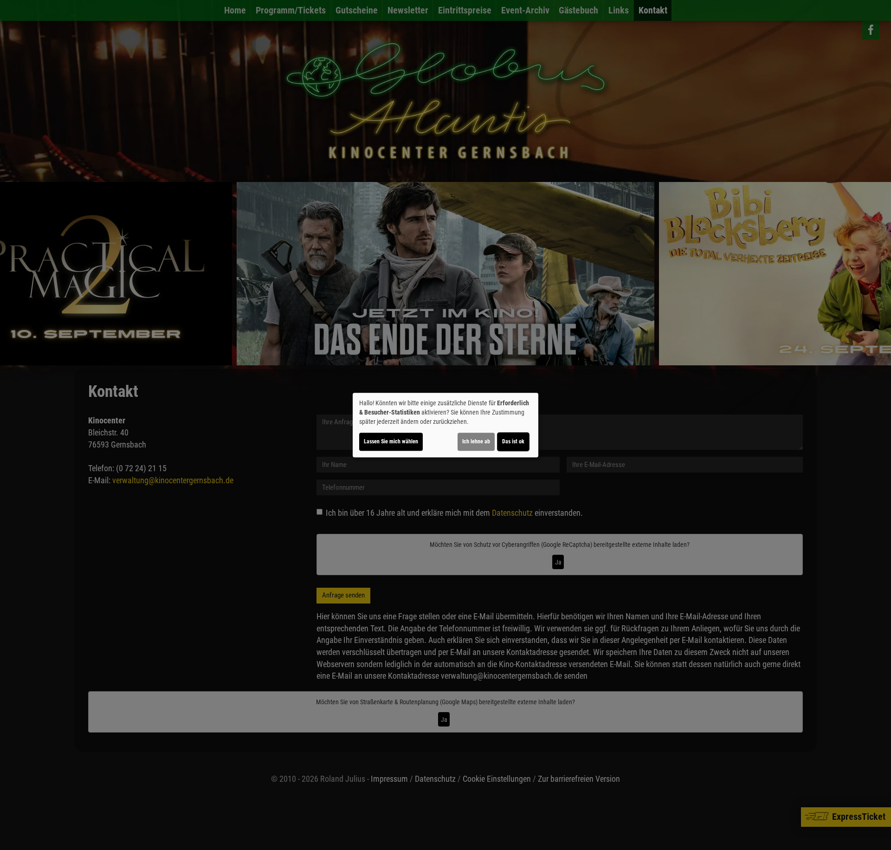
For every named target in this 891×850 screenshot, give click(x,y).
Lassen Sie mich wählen (391, 441)
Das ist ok (513, 441)
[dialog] (445, 425)
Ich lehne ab (476, 441)
